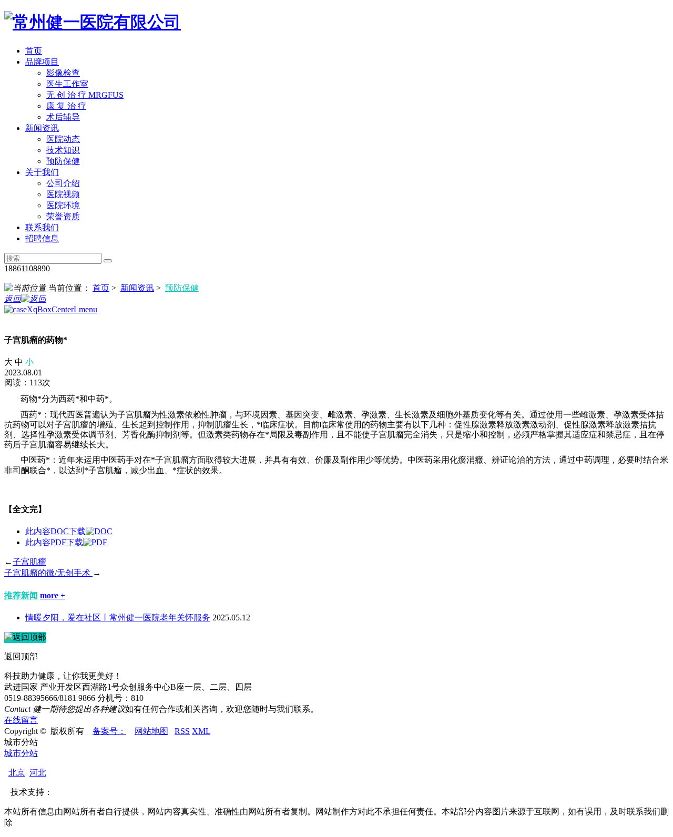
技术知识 (63, 150)
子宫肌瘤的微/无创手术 (48, 572)
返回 (12, 298)
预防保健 (63, 161)
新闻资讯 (42, 128)
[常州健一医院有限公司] (92, 22)
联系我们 (42, 227)
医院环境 (63, 205)
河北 (37, 772)
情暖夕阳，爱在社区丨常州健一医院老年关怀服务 (117, 617)
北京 (16, 772)
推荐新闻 (21, 595)
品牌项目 (42, 61)
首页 (33, 50)
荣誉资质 (63, 216)
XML (201, 731)
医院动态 (63, 139)
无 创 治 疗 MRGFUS (85, 94)
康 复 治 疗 (66, 105)
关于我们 (42, 172)
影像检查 (63, 72)
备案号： (109, 731)
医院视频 (63, 194)
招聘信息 (42, 238)
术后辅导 (63, 117)
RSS (182, 731)
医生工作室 (67, 83)
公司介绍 (63, 183)
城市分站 (21, 753)
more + (52, 595)
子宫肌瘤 (29, 561)
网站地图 (151, 731)
